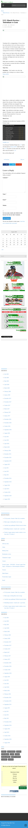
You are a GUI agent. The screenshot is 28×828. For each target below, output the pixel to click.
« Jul (2, 249)
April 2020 (6, 384)
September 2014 (7, 481)
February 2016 (7, 450)
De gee (11, 754)
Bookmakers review (6, 554)
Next (22, 159)
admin (5, 25)
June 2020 (6, 377)
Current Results (23, 785)
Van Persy (4, 759)
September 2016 (7, 429)
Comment (5, 177)
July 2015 (6, 467)
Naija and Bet (6, 74)
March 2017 (7, 408)
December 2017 (7, 398)
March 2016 (7, 447)
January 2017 (7, 415)
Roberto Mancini (16, 756)
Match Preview (6, 12)
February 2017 (7, 412)
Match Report (5, 573)
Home (2, 11)
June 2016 (6, 440)
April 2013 (6, 488)
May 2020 (6, 381)
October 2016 (7, 426)
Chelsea (19, 751)
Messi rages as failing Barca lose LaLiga (13, 522)
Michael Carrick (6, 756)
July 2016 (6, 436)
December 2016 (7, 419)
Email (4, 199)
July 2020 (6, 374)
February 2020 (7, 391)
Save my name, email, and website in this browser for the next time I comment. (12, 213)
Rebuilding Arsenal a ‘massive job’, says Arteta (14, 528)
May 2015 (6, 474)
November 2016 (7, 422)
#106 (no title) (5, 543)
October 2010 (7, 492)
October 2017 (7, 405)
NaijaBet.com (6, 142)
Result (3, 580)
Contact (4, 561)
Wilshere (11, 759)
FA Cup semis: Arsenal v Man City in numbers (14, 518)
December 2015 (7, 454)
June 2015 (6, 471)
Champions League (6, 557)
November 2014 (7, 478)
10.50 (5, 148)
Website (4, 205)
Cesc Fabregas (11, 751)
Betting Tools (5, 550)
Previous (7, 159)
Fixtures (4, 569)
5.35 (15, 150)
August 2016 (7, 433)
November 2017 (7, 401)
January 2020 (7, 395)
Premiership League (6, 576)
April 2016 (6, 443)
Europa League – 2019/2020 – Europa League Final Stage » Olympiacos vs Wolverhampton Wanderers (13, 565)
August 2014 (7, 485)
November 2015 (7, 457)
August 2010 (7, 499)
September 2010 (7, 495)
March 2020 (7, 388)
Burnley (4, 751)
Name (4, 194)
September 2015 (7, 461)
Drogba (17, 754)
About (3, 547)
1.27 (21, 144)
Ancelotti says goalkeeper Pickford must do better (15, 525)
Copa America (5, 754)
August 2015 (7, 464)
